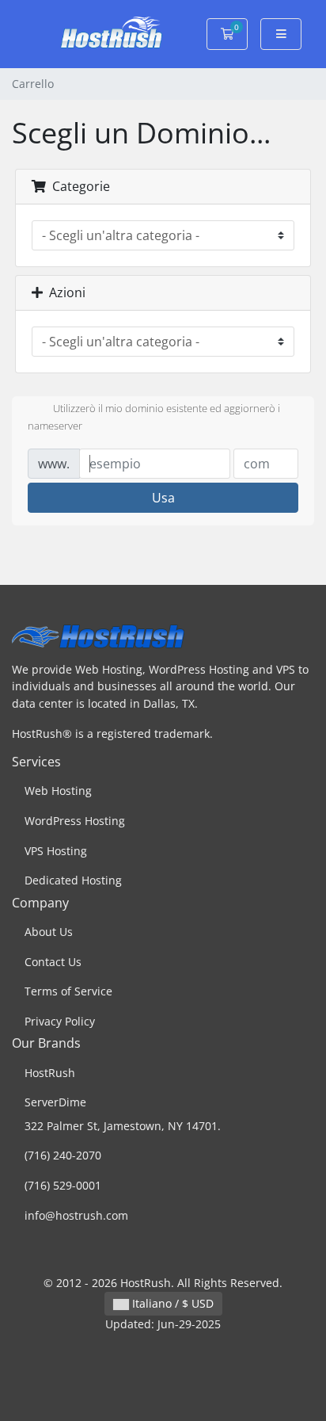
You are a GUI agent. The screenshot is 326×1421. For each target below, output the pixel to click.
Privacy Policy (60, 1021)
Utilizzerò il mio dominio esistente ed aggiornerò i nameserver (154, 418)
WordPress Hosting (75, 820)
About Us (49, 931)
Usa (163, 497)
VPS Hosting (56, 850)
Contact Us (53, 961)
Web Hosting (58, 790)
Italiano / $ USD (171, 1303)
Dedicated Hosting (73, 880)
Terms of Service (68, 991)
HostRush (50, 1072)
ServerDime (55, 1102)
